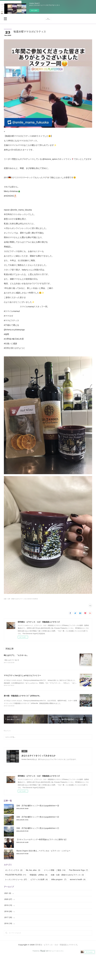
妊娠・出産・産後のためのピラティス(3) (15, 599)
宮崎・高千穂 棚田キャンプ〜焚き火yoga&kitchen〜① (37, 828)
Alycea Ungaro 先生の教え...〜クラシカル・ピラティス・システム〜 (43, 850)
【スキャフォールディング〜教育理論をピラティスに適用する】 (41, 839)
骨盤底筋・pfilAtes (38, 874)
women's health (78, 879)
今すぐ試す (34, 10)
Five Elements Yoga (78, 870)
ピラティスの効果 (39, 879)
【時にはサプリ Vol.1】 (12, 660)
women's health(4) (32, 599)
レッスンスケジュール (16, 879)
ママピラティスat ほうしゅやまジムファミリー (22, 675)
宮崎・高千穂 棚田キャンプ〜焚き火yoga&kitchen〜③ (37, 805)
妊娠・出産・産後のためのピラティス (67, 874)
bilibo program (58, 879)
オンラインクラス (13, 870)
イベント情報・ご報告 (55, 870)
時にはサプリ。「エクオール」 (16, 655)
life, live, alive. (33, 870)
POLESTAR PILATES (15, 874)
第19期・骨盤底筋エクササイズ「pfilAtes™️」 (22, 695)
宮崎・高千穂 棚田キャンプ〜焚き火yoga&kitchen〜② (37, 817)
